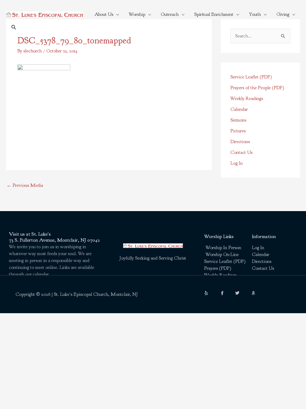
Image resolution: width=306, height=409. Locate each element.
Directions (240, 142)
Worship (137, 14)
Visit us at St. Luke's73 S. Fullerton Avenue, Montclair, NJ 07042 (54, 237)
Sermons (238, 120)
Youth (255, 14)
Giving (282, 14)
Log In (236, 163)
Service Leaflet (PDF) (251, 77)
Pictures (238, 131)
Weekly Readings (246, 99)
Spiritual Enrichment (213, 14)
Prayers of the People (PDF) (257, 88)
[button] (14, 27)
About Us (103, 14)
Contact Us (241, 152)
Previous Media (25, 185)
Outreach (170, 14)
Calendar (239, 109)
